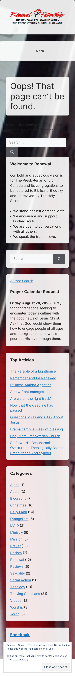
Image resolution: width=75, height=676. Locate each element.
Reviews (17, 567)
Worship (16, 607)
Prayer (15, 546)
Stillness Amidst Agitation (30, 385)
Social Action (20, 580)
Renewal (17, 560)
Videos (15, 601)
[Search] (12, 152)
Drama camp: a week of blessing (36, 429)
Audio (15, 492)
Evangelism (19, 519)
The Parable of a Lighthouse (33, 371)
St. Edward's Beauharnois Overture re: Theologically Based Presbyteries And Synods (36, 448)
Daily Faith (18, 512)
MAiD (14, 526)
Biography (18, 498)
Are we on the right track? (31, 399)
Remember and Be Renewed (33, 378)
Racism (16, 553)
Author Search (21, 281)
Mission (16, 539)
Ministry (16, 532)
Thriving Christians (25, 594)
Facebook (20, 634)
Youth (14, 614)
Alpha (14, 485)
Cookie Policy (20, 659)
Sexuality (17, 573)
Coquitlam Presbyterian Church (35, 436)
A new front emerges (27, 392)
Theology (17, 587)
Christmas (18, 505)
